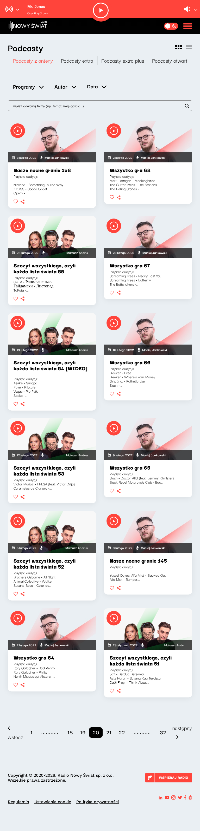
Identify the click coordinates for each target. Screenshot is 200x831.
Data (92, 86)
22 (122, 732)
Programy (24, 86)
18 (70, 732)
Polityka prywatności (97, 801)
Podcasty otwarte (171, 60)
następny (182, 728)
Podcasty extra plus (122, 60)
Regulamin (18, 801)
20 (96, 732)
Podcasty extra (77, 60)
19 (82, 732)
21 (108, 732)
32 (163, 732)
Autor (60, 86)
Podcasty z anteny (33, 60)
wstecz (15, 737)
